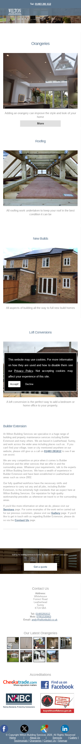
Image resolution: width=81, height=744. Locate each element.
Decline (29, 384)
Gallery (73, 737)
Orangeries (40, 43)
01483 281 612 (43, 4)
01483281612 (43, 613)
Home (12, 737)
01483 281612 (52, 451)
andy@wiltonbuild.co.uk (44, 619)
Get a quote (40, 566)
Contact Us (50, 740)
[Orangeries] (40, 109)
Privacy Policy (23, 370)
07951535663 (44, 616)
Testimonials (21, 740)
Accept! (14, 384)
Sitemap (62, 740)
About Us (35, 737)
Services (57, 737)
